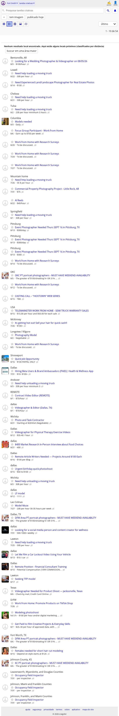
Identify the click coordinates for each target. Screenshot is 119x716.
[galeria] (20, 23)
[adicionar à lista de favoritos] (12, 61)
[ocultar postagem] (28, 64)
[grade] (15, 23)
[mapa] (26, 23)
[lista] (4, 23)
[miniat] (9, 23)
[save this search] (115, 10)
